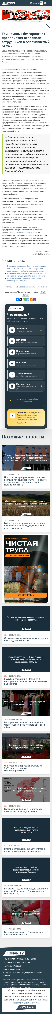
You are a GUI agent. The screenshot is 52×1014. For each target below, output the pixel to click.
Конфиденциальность (12, 969)
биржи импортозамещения (26, 232)
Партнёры (7, 966)
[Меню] (49, 3)
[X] (20, 299)
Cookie (30, 990)
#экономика (42, 287)
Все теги (12, 959)
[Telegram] (27, 299)
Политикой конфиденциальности (30, 1001)
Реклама (17, 966)
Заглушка (25, 962)
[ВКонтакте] (17, 299)
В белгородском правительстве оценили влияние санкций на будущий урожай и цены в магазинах (26, 274)
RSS (5, 959)
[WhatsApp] (24, 299)
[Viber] (34, 299)
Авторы (16, 962)
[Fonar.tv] (8, 3)
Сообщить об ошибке (26, 959)
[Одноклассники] (31, 299)
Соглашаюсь (27, 1007)
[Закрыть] (48, 26)
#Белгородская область (25, 287)
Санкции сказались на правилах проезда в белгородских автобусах (24, 279)
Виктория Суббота (42, 251)
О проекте (7, 962)
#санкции (9, 287)
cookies (24, 979)
